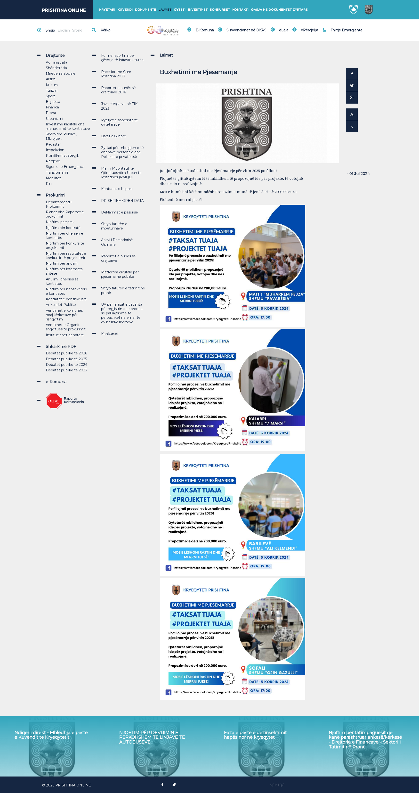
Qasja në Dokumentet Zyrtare (279, 9)
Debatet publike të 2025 (66, 359)
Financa (52, 107)
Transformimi (57, 172)
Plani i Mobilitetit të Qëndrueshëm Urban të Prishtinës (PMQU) (121, 172)
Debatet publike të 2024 (66, 364)
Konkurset (220, 9)
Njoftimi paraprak (60, 222)
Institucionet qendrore (65, 335)
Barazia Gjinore (113, 136)
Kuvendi (125, 9)
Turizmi (52, 90)
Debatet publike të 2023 (66, 370)
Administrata (56, 62)
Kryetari (107, 9)
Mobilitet (53, 178)
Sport (50, 96)
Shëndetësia (56, 68)
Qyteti (179, 9)
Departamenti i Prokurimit (59, 204)
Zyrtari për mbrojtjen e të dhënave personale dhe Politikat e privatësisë (122, 152)
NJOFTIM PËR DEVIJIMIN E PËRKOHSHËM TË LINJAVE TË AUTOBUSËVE (47, 737)
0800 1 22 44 (343, 32)
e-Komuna (56, 381)
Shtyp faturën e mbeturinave (114, 226)
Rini (49, 183)
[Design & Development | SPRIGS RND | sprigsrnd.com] (277, 785)
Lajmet (165, 9)
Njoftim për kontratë (63, 228)
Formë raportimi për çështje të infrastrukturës (122, 57)
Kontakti (240, 9)
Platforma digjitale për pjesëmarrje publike (120, 274)
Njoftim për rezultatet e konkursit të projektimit (66, 255)
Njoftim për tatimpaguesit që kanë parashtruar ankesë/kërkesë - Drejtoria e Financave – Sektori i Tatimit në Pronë (260, 740)
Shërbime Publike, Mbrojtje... (61, 136)
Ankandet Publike (61, 304)
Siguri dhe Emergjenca (65, 166)
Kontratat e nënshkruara (66, 299)
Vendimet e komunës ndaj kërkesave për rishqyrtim (64, 314)
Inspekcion (55, 150)
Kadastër (53, 144)
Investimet (198, 9)
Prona (51, 113)
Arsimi (51, 79)
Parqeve (53, 161)
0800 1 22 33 (343, 27)
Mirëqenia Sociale (60, 73)
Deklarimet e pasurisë (119, 212)
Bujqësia (53, 101)
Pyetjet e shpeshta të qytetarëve (119, 122)
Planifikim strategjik (62, 155)
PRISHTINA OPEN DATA (122, 200)
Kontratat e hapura (117, 189)
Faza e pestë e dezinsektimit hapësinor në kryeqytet (150, 735)
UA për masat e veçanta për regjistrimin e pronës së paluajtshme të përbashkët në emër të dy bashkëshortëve (121, 313)
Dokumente (145, 9)
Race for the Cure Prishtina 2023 (116, 74)
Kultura (52, 85)
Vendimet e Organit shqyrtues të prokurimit (66, 327)
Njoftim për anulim (62, 263)
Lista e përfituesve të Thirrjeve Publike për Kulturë (362, 735)
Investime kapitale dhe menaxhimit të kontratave (68, 126)
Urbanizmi (54, 118)
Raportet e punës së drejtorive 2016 (118, 90)
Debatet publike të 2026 (66, 353)
